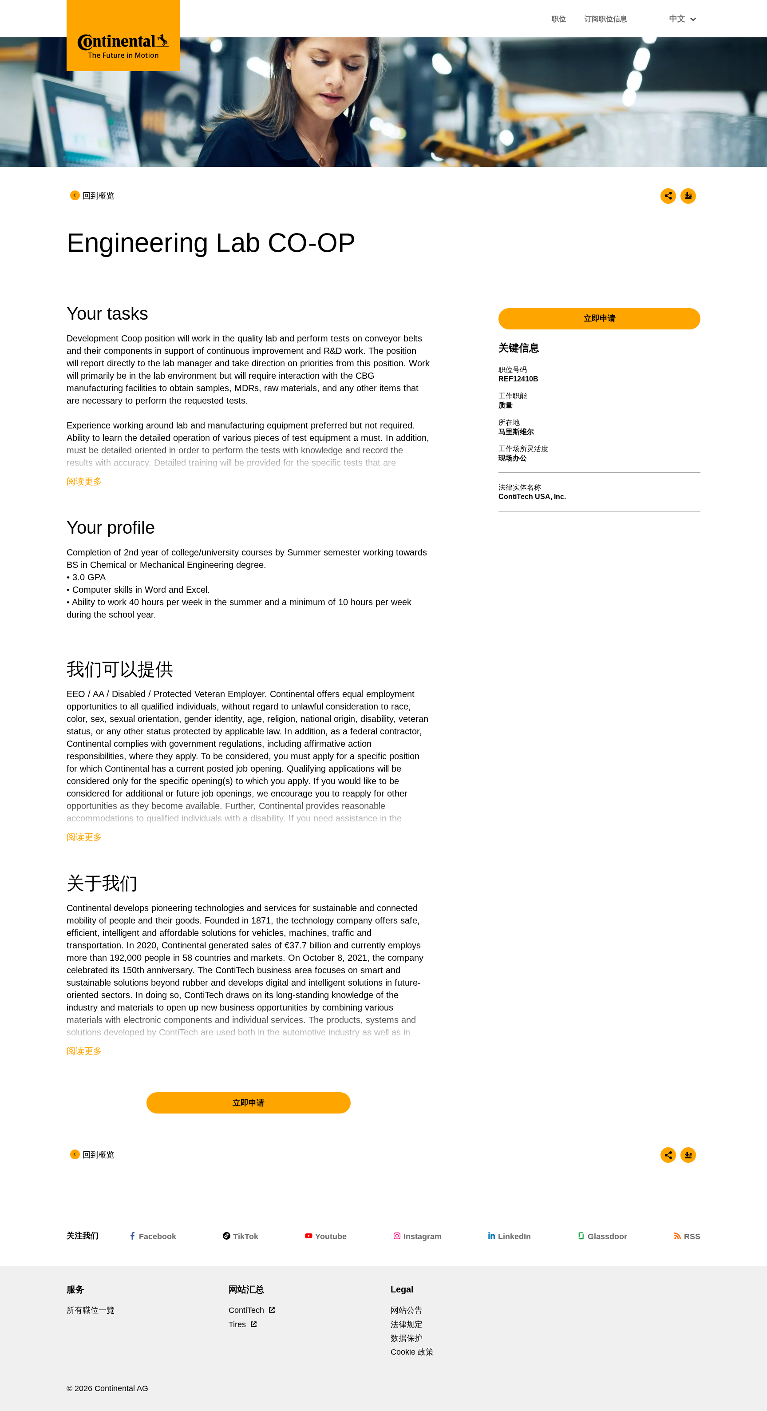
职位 (559, 19)
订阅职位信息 (606, 19)
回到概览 (99, 195)
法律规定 (407, 1324)
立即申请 (249, 1102)
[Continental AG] (123, 35)
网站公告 (407, 1310)
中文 (678, 18)
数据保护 (407, 1338)
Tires (238, 1324)
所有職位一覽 (91, 1310)
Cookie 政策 (412, 1352)
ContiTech (247, 1310)
